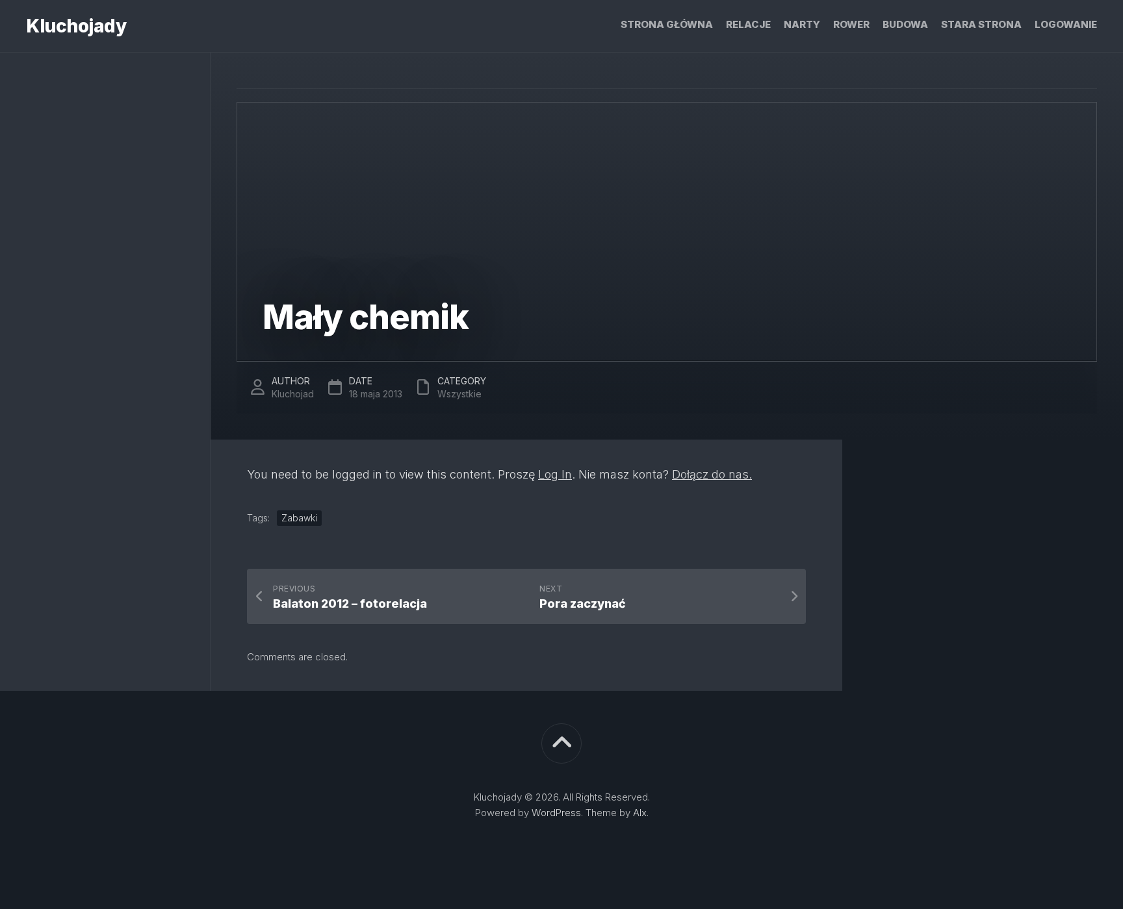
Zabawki (299, 517)
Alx (640, 812)
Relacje (748, 24)
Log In (555, 474)
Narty (802, 24)
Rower (851, 24)
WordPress (556, 812)
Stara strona (981, 24)
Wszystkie (459, 393)
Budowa (905, 24)
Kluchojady (76, 26)
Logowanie (1066, 24)
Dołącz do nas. (712, 474)
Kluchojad (293, 393)
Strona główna (667, 24)
